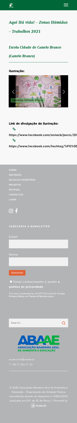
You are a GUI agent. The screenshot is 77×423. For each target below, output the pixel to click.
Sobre (13, 170)
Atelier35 (41, 406)
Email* (13, 236)
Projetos (15, 185)
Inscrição (15, 175)
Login (12, 200)
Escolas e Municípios (22, 180)
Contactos (16, 195)
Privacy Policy (16, 296)
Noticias (14, 190)
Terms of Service (38, 296)
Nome (13, 254)
